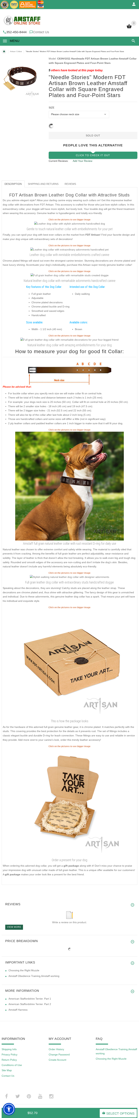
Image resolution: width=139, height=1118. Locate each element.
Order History (56, 1049)
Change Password (59, 1054)
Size (51, 107)
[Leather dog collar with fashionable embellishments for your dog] (70, 275)
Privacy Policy (9, 1054)
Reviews (70, 183)
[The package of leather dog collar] (69, 663)
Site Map (7, 1070)
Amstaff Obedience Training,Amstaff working (34, 976)
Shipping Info (9, 1049)
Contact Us (41, 32)
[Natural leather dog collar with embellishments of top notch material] (69, 339)
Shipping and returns (43, 183)
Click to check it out (93, 155)
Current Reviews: (58, 160)
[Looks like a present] (69, 802)
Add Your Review (82, 160)
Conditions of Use (12, 1065)
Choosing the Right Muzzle (24, 970)
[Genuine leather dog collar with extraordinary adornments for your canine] (69, 577)
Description (13, 183)
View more (14, 927)
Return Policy (9, 1059)
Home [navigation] (4, 51)
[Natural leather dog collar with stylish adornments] (69, 223)
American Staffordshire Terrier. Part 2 (30, 1004)
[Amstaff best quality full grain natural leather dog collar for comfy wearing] (69, 485)
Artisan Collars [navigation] (16, 51)
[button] (133, 41)
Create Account (57, 1059)
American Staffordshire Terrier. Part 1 (30, 998)
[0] (129, 27)
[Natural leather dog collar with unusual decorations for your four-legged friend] (69, 249)
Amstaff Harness (18, 1009)
